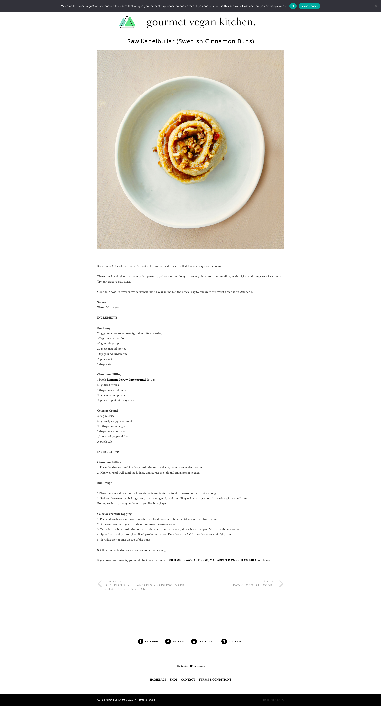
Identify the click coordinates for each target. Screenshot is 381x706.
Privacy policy (309, 6)
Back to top (272, 699)
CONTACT (188, 680)
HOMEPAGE (158, 680)
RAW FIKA (249, 560)
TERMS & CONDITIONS (215, 680)
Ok (293, 6)
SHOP (174, 680)
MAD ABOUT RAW (223, 560)
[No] (376, 6)
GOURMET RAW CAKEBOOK (188, 560)
